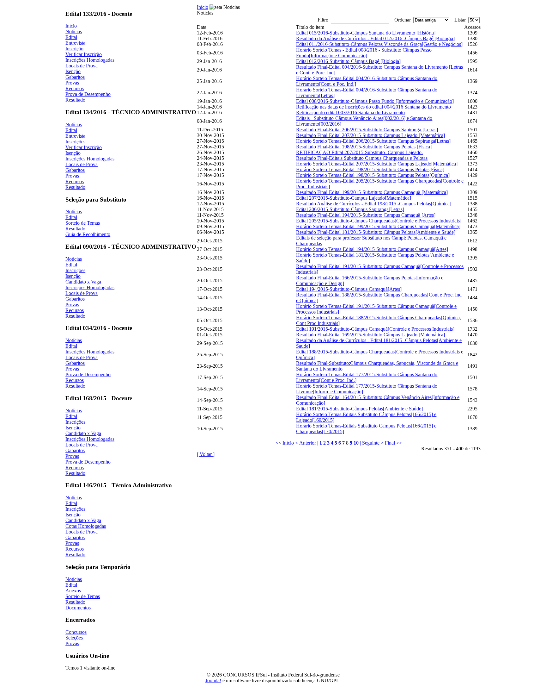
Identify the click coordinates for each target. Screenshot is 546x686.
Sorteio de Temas (82, 223)
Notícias (73, 31)
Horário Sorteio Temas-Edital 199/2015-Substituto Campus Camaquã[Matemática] (378, 226)
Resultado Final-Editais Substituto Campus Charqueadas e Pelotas (362, 158)
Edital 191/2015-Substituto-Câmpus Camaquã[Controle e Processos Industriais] (375, 329)
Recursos (74, 88)
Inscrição (74, 48)
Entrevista (75, 43)
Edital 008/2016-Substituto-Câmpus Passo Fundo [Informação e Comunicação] (375, 101)
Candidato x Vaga (83, 281)
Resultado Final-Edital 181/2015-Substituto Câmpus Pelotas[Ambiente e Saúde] (375, 232)
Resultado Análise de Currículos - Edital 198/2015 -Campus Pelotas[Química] (373, 203)
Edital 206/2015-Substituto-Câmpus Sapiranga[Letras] (350, 209)
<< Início (285, 443)
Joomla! (213, 680)
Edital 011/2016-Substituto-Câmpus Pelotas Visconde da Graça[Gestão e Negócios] (379, 44)
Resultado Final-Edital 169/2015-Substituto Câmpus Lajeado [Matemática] (370, 334)
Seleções (74, 637)
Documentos (78, 607)
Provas (72, 82)
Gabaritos (75, 77)
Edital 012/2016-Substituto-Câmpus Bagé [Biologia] (348, 61)
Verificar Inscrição (83, 54)
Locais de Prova (81, 65)
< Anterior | (306, 443)
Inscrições (75, 141)
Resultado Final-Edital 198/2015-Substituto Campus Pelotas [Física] (364, 146)
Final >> (393, 443)
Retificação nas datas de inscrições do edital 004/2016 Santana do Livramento (373, 106)
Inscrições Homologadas (89, 60)
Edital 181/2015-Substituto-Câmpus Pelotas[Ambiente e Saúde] (359, 408)
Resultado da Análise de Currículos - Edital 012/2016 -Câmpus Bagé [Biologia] (375, 38)
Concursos (76, 632)
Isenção (73, 71)
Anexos (73, 590)
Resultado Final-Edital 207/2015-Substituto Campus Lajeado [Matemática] (370, 135)
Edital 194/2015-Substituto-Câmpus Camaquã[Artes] (349, 289)
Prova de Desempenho (88, 94)
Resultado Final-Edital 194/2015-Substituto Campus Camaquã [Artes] (365, 215)
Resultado (75, 100)
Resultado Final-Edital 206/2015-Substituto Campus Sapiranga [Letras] (367, 129)
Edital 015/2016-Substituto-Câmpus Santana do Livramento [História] (365, 32)
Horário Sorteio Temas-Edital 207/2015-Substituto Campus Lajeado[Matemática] (377, 163)
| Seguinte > (372, 443)
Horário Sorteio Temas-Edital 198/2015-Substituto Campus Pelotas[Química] (373, 175)
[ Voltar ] (206, 454)
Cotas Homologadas (85, 526)
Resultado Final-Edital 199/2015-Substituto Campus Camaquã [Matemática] (372, 192)
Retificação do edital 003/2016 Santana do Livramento (350, 112)
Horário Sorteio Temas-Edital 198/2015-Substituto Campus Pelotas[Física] (370, 169)
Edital (71, 37)
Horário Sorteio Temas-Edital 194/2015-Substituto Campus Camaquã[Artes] (372, 249)
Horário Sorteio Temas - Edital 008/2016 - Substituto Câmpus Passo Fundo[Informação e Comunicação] (364, 52)
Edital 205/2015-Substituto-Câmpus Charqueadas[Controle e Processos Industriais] (378, 220)
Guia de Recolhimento (87, 234)
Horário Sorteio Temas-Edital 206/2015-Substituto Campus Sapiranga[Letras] (373, 141)
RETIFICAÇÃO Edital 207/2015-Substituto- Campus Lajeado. (359, 152)
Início (71, 25)
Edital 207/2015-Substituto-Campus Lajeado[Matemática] (353, 198)
